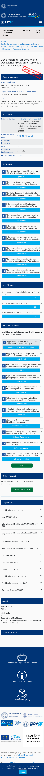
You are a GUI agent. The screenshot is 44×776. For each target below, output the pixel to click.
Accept (22, 772)
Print (22, 465)
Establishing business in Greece (7, 32)
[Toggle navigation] (40, 22)
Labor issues (37, 31)
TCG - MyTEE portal (25, 136)
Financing (26, 30)
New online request (22, 489)
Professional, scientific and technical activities (19, 44)
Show (19, 155)
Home (3, 42)
